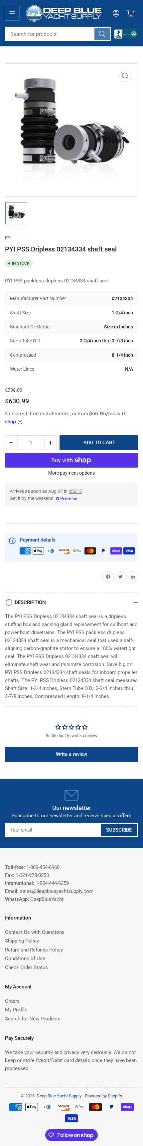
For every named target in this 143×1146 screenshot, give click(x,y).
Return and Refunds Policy (34, 950)
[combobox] (58, 34)
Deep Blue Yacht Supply (59, 1095)
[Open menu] (12, 13)
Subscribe (119, 830)
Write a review (71, 754)
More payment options (71, 473)
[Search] (102, 34)
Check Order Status (26, 967)
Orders (12, 1001)
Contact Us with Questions (35, 932)
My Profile (16, 1010)
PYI (8, 237)
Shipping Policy (22, 941)
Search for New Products (33, 1019)
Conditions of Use (25, 958)
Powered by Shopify (103, 1095)
